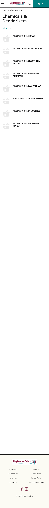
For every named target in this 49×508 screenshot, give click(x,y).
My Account (13, 470)
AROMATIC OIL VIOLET (24, 36)
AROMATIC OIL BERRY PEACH (27, 48)
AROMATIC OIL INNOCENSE (26, 110)
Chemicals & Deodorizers (22, 10)
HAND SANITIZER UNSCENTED (28, 98)
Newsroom (13, 478)
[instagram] (26, 488)
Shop (4, 10)
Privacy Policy (36, 478)
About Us (36, 470)
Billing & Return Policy (36, 482)
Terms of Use (36, 474)
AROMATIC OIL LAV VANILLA (27, 85)
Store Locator (13, 474)
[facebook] (21, 488)
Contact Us (13, 482)
